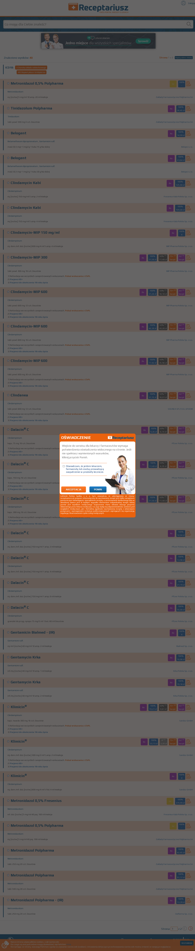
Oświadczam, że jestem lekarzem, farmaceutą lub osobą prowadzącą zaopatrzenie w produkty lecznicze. (85, 469)
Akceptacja (73, 489)
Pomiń (98, 489)
